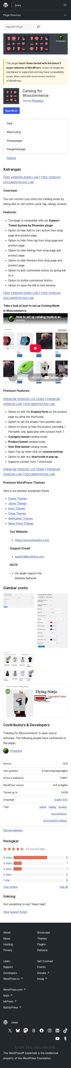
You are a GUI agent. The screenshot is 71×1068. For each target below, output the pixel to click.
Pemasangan (14, 140)
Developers (10, 973)
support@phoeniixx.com (29, 556)
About (7, 932)
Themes (42, 938)
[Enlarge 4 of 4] (63, 689)
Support (8, 967)
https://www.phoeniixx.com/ (32, 540)
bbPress (10, 1001)
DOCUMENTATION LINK (39, 404)
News (6, 938)
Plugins (41, 944)
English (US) (61, 799)
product (62, 807)
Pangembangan (16, 149)
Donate (43, 973)
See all (64, 887)
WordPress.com (14, 989)
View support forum (15, 912)
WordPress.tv (13, 978)
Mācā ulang (14, 132)
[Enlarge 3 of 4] (29, 655)
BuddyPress (12, 1007)
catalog (52, 807)
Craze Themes (17, 513)
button (43, 807)
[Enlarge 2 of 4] (63, 598)
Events (41, 967)
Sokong (11, 158)
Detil (9, 123)
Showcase (43, 932)
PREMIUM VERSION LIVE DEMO (23, 399)
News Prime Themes (20, 523)
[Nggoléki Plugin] (38, 26)
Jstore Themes (17, 503)
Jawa (14, 1022)
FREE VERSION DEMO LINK (20, 177)
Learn (6, 961)
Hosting (8, 944)
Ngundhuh (11, 110)
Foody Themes (17, 498)
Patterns (42, 950)
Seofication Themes (20, 518)
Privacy (7, 950)
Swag (42, 978)
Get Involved (45, 961)
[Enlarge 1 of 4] (29, 598)
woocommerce (58, 814)
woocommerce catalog (55, 821)
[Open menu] (65, 5)
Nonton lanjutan (13, 830)
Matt (8, 995)
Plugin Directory (12, 15)
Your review (10, 887)
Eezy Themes (16, 508)
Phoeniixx (38, 100)
